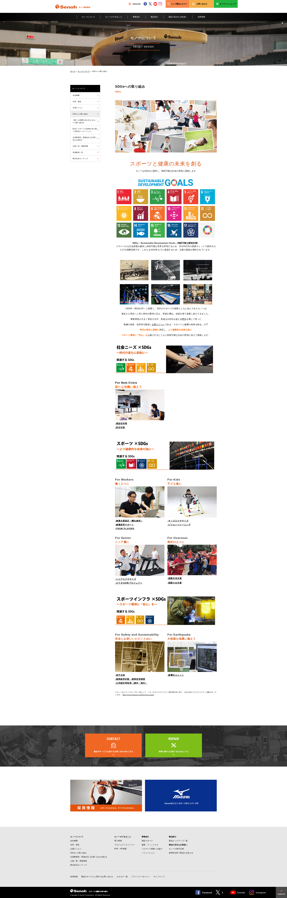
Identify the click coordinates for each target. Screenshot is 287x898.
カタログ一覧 (122, 877)
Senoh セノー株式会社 (72, 11)
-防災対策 (120, 427)
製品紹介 (154, 17)
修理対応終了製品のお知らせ (181, 853)
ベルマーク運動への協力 (152, 849)
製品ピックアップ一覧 (178, 841)
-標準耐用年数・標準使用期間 (130, 679)
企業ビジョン (78, 108)
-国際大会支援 (174, 583)
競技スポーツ (147, 841)
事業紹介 (136, 17)
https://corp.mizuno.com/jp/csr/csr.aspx (138, 695)
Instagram (257, 892)
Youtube (237, 892)
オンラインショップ (228, 4)
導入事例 (118, 841)
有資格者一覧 (78, 152)
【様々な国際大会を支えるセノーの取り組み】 (85, 121)
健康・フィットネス (150, 845)
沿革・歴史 (77, 101)
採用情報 (201, 17)
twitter (150, 4)
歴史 (184, 319)
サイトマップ (159, 877)
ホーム (72, 71)
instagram (160, 4)
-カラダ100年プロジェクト (128, 583)
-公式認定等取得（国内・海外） (131, 683)
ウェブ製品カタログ (179, 4)
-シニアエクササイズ (125, 579)
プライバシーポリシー (140, 877)
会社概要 (76, 95)
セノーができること (113, 17)
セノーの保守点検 (176, 849)
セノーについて (88, 17)
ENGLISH (135, 4)
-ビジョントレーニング (179, 524)
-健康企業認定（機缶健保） (129, 521)
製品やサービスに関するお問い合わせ (97, 877)
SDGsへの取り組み (80, 114)
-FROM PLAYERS (124, 528)
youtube (155, 4)
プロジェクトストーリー (124, 845)
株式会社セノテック (80, 158)
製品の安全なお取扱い (178, 17)
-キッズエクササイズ (177, 521)
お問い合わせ (201, 4)
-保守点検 (120, 675)
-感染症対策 (121, 423)
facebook (145, 4)
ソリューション (148, 853)
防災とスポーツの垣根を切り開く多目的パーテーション (85, 130)
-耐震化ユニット (175, 675)
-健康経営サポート (124, 524)
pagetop (281, 892)
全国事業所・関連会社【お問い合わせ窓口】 (85, 139)
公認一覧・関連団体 (80, 146)
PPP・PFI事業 (120, 849)
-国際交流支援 (174, 578)
